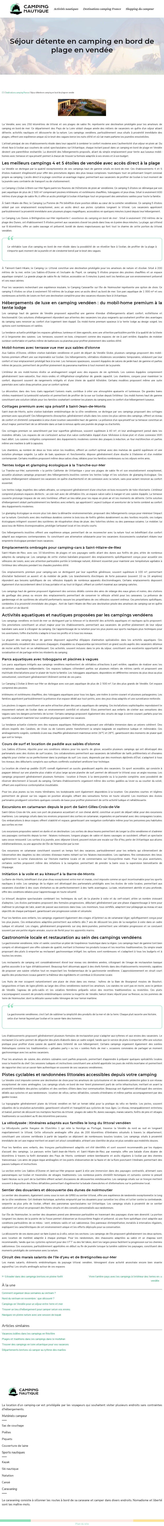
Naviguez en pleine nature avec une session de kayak (31, 1315)
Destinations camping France (102, 9)
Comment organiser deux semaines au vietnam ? (29, 1293)
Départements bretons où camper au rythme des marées (34, 1350)
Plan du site (82, 1524)
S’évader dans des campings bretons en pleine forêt (34, 1276)
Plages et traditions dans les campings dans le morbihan (33, 1339)
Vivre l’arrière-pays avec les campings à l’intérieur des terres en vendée (124, 1279)
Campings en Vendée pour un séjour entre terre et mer (32, 1304)
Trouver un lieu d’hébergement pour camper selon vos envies (36, 1309)
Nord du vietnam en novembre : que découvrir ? (28, 1298)
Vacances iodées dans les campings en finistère (28, 1333)
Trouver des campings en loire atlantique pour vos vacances (35, 1344)
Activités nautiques (66, 9)
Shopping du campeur (140, 9)
